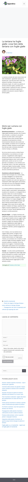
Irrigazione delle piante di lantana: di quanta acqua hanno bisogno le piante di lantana (13, 421)
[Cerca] (24, 370)
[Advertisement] (14, 22)
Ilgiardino (11, 4)
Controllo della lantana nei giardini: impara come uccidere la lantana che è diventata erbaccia (13, 388)
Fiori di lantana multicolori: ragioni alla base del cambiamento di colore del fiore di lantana (14, 398)
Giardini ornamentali (9, 301)
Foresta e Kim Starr (14, 265)
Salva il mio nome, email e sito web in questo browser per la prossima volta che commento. (14, 350)
